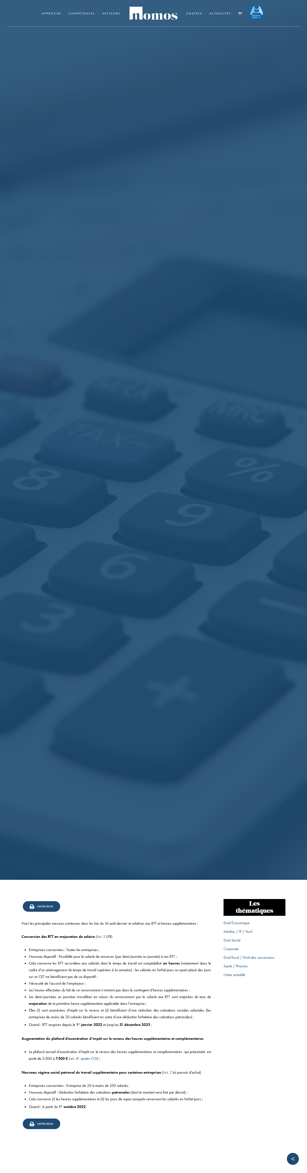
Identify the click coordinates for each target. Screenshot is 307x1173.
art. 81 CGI (83, 1058)
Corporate (231, 948)
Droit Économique (237, 922)
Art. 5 (101, 936)
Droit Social (153, 450)
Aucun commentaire (181, 507)
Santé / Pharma (235, 966)
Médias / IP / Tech (238, 931)
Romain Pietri (117, 507)
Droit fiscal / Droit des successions (249, 957)
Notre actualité (234, 974)
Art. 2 (167, 1072)
